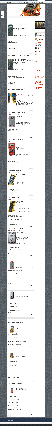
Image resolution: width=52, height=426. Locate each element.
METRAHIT (36, 81)
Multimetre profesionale (41, 2)
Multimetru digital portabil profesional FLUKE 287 (40, 38)
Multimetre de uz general (34, 2)
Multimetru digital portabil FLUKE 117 (16, 349)
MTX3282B (36, 82)
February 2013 (37, 66)
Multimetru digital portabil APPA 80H (16, 383)
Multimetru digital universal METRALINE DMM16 (40, 33)
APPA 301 (43, 76)
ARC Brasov (40, 77)
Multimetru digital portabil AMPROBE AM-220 (17, 112)
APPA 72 (35, 76)
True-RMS (40, 88)
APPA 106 (41, 76)
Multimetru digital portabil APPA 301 (15, 170)
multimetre (40, 82)
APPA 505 (37, 77)
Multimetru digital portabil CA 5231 (15, 89)
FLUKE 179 (42, 79)
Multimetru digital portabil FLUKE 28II (16, 322)
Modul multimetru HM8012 (40, 42)
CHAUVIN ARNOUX (38, 78)
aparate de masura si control (39, 75)
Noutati (32, 0)
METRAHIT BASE (41, 81)
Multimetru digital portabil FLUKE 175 (16, 197)
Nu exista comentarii (18, 114)
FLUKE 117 (38, 79)
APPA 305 (35, 77)
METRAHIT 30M (38, 81)
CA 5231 (44, 77)
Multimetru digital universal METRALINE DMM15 (40, 47)
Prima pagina (20, 2)
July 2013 (37, 61)
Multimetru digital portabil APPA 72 (15, 139)
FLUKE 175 (40, 79)
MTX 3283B (38, 82)
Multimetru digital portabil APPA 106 (15, 228)
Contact (35, 0)
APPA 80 (37, 76)
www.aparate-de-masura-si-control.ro (12, 419)
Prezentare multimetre (37, 20)
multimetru (37, 83)
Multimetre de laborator (26, 2)
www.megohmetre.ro (10, 420)
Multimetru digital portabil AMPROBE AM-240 (17, 257)
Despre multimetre (29, 0)
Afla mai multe (31, 137)
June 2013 (37, 62)
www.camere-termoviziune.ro (11, 421)
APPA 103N (39, 76)
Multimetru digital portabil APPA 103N (16, 287)
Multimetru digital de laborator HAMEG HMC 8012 (41, 51)
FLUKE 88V (36, 79)
